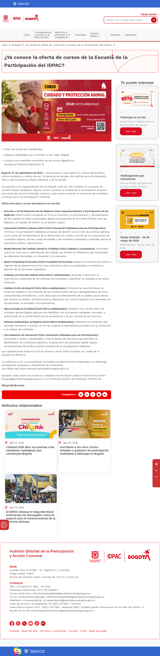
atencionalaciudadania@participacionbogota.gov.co (61, 593)
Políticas (14, 631)
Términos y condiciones (53, 631)
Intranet (73, 631)
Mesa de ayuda (97, 631)
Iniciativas (131, 34)
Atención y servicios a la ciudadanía (62, 35)
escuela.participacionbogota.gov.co (24, 164)
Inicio (26, 34)
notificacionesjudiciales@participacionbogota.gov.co (75, 596)
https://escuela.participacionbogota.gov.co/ (44, 368)
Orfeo (83, 631)
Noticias (115, 34)
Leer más (130, 131)
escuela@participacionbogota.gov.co (22, 379)
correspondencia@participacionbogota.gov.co (69, 600)
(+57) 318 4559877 (47, 590)
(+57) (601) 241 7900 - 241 (29, 586)
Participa (80, 34)
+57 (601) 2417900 (58, 603)
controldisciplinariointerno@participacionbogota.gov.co (62, 610)
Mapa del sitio (30, 631)
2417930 (76, 603)
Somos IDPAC (94, 35)
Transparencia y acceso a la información (43, 35)
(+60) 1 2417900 (51, 607)
